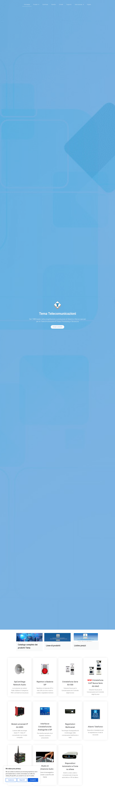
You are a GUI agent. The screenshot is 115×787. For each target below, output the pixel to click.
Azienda (53, 4)
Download (45, 4)
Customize (11, 780)
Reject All (22, 780)
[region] (21, 775)
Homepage (27, 4)
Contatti (61, 4)
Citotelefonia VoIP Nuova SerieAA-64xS (95, 683)
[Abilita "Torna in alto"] (112, 784)
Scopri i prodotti (57, 327)
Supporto (68, 4)
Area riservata (78, 4)
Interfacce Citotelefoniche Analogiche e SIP (45, 727)
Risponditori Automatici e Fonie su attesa (70, 766)
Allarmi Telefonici (95, 727)
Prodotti (35, 4)
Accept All (33, 780)
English (89, 4)
